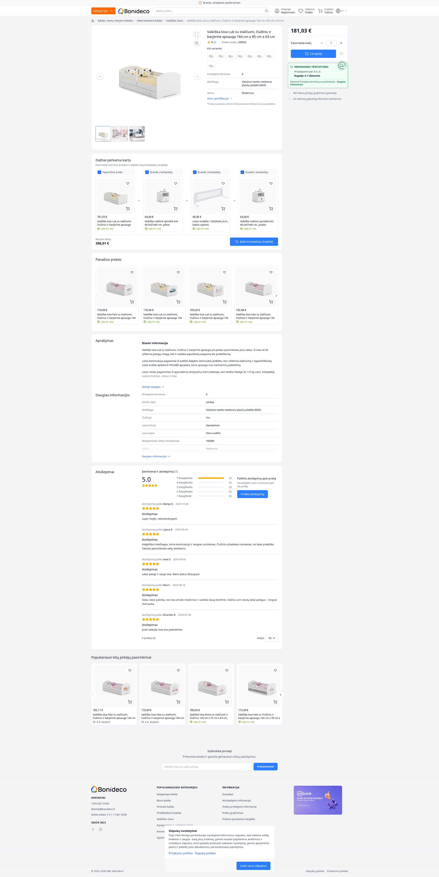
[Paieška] (266, 11)
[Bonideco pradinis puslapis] (109, 789)
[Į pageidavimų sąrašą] (341, 53)
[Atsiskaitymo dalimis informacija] (318, 800)
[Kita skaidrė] (276, 296)
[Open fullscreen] (196, 34)
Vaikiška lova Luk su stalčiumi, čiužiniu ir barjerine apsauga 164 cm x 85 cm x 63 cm (114, 223)
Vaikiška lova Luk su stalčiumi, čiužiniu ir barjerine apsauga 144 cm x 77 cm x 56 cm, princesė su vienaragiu (209, 316)
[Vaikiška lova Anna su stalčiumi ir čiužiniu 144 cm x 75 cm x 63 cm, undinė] (211, 686)
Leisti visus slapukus (253, 866)
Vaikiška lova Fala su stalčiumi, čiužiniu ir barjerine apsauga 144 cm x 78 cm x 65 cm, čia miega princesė (116, 316)
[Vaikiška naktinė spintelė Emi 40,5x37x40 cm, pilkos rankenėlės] (163, 196)
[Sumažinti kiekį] (322, 43)
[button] (211, 42)
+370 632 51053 (100, 803)
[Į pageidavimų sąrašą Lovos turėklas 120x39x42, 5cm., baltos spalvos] (223, 183)
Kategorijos (100, 11)
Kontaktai (227, 794)
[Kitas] (197, 76)
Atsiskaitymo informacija (236, 800)
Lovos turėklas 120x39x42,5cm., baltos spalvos (211, 223)
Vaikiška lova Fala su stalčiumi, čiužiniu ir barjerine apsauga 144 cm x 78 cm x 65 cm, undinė (114, 716)
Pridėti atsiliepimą (252, 494)
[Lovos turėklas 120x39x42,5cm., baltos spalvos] (211, 196)
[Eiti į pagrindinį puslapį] (133, 11)
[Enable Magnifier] (196, 43)
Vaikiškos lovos (165, 819)
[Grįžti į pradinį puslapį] (92, 20)
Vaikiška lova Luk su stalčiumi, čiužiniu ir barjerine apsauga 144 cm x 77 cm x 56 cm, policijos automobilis (162, 316)
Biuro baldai (164, 800)
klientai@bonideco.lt (103, 809)
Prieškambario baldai (169, 812)
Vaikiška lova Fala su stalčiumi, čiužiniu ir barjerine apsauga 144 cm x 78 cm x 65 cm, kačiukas (162, 716)
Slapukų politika (205, 853)
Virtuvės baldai (165, 806)
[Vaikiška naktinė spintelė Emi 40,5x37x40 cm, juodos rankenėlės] (258, 196)
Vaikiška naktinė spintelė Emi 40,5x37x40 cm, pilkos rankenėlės (161, 223)
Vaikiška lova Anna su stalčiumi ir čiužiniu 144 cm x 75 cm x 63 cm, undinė (209, 716)
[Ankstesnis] (100, 76)
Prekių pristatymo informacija (239, 806)
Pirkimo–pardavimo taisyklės (238, 819)
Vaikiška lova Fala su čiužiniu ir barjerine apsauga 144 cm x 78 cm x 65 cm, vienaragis (259, 716)
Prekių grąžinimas (232, 812)
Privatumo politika (181, 853)
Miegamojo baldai (167, 794)
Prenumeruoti (265, 766)
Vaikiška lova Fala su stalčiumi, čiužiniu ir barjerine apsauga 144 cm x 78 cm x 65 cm (255, 316)
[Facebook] (93, 829)
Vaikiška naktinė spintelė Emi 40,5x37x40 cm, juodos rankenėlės (257, 223)
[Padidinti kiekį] (341, 43)
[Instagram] (100, 829)
